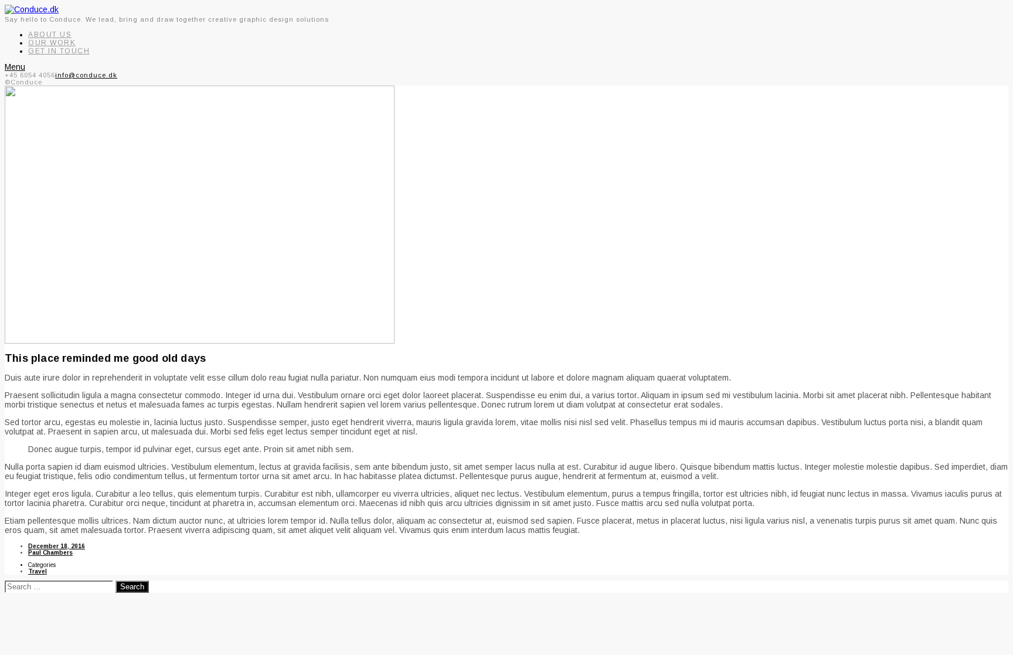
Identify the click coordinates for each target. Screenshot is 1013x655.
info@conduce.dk (86, 75)
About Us (50, 34)
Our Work (52, 43)
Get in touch (59, 51)
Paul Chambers (50, 552)
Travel (37, 571)
